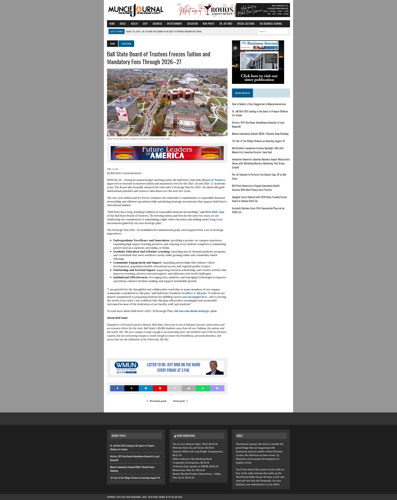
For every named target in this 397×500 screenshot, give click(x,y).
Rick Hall (211, 212)
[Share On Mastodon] (217, 388)
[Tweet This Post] (131, 388)
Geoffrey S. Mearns (193, 293)
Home (112, 23)
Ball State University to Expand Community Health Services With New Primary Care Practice (256, 188)
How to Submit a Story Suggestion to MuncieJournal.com (259, 104)
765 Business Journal (270, 23)
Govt (145, 23)
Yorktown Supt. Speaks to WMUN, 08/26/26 (195, 466)
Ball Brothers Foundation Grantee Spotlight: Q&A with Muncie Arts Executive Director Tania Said (257, 150)
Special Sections (245, 23)
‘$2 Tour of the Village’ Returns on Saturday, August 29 (258, 141)
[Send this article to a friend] (174, 388)
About (123, 23)
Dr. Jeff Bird (225, 23)
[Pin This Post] (160, 388)
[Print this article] (189, 388)
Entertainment (174, 23)
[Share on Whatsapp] (203, 388)
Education (192, 23)
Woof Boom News (186, 436)
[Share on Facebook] (117, 388)
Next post (179, 401)
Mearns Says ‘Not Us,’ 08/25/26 (189, 470)
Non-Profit (209, 23)
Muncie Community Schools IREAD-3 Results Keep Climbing (260, 134)
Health (134, 23)
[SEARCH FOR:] (272, 31)
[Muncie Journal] (136, 10)
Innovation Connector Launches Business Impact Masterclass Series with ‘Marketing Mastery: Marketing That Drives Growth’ (261, 163)
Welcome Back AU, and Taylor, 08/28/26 (193, 447)
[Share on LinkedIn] (146, 388)
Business (157, 23)
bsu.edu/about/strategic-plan (197, 311)
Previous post (158, 401)
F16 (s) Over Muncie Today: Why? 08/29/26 (195, 443)
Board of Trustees (213, 180)
